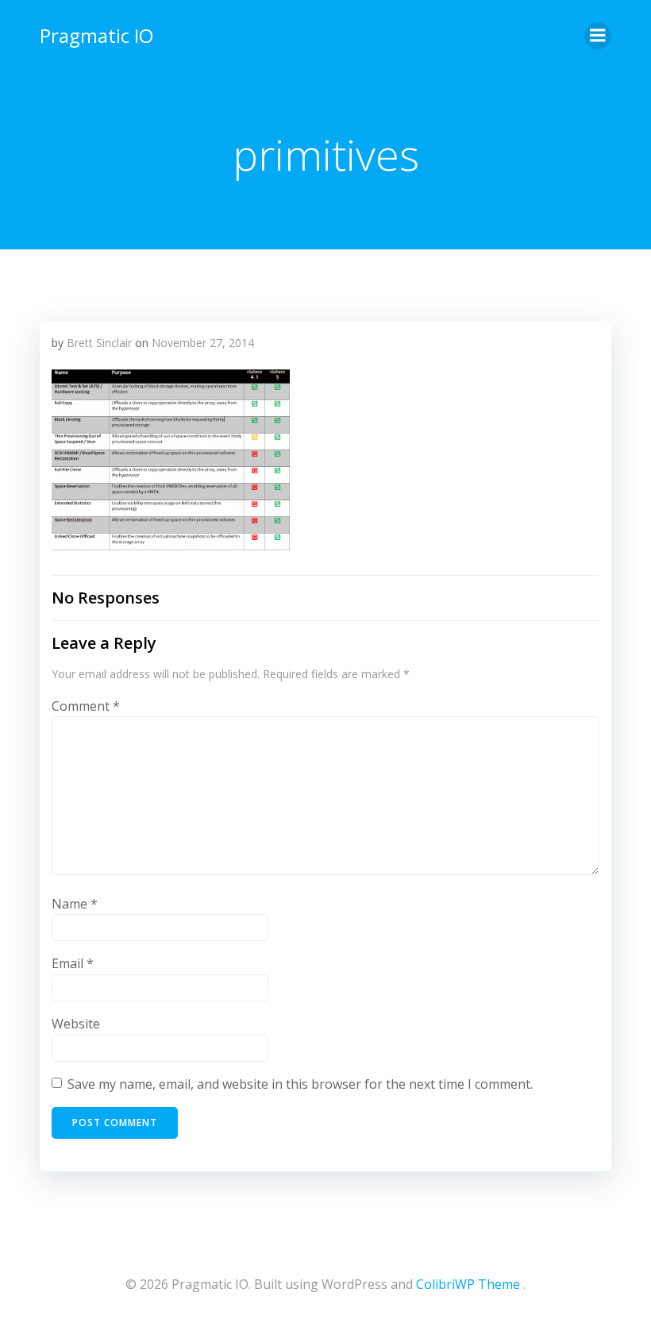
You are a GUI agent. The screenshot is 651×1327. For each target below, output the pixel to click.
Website (76, 1023)
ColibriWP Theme (468, 1284)
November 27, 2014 (203, 342)
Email (73, 963)
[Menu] (597, 35)
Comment (86, 706)
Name (75, 903)
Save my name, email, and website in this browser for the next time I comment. (300, 1084)
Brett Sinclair (99, 342)
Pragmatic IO (96, 35)
